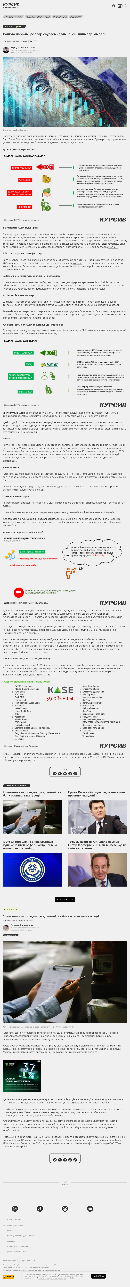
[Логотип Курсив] (11, 4)
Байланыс (11, 1241)
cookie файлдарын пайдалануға (52, 1279)
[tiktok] (40, 1209)
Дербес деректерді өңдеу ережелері (21, 1236)
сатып (76, 454)
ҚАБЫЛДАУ (98, 1276)
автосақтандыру (11, 935)
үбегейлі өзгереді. (74, 1120)
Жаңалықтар (10, 909)
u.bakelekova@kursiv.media (21, 930)
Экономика (11, 7)
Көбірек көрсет (65, 899)
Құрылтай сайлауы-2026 (16, 1252)
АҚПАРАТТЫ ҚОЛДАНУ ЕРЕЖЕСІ (18, 1246)
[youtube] (90, 1209)
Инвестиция (60, 17)
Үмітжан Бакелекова (22, 925)
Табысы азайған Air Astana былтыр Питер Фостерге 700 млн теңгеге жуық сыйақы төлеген (97, 845)
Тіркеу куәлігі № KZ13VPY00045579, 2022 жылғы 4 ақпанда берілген (26, 1268)
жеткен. (113, 247)
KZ (119, 6)
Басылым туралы (14, 1220)
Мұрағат (10, 1230)
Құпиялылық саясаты (15, 1225)
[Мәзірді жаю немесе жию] (125, 6)
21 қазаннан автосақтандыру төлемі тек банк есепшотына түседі (32, 794)
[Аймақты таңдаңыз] (114, 6)
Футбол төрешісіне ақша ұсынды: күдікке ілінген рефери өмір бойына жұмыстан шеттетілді (30, 845)
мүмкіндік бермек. (98, 1102)
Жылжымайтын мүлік (38, 17)
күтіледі (77, 263)
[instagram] (15, 1209)
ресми (18, 674)
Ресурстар (76, 17)
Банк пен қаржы (13, 17)
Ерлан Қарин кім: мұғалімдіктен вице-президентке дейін (96, 794)
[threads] (65, 1209)
